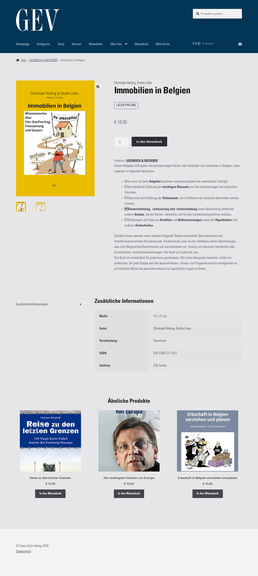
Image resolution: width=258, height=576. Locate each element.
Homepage (22, 44)
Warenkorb (141, 44)
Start (23, 60)
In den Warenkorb (149, 141)
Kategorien (43, 44)
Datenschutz (23, 551)
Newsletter (96, 44)
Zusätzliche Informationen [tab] (32, 304)
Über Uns (116, 44)
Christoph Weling (125, 83)
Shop (61, 44)
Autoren (76, 44)
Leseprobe (126, 105)
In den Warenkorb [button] (50, 493)
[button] (98, 86)
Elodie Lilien (144, 83)
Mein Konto (163, 44)
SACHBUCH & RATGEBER (43, 60)
